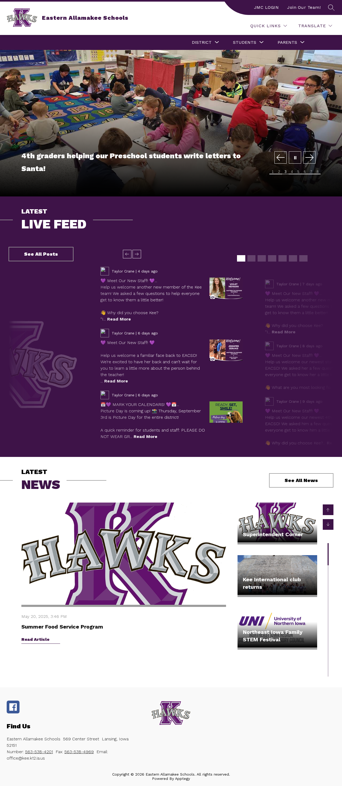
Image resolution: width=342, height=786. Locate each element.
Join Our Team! (304, 7)
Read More (119, 319)
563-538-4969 (79, 751)
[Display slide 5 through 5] (282, 258)
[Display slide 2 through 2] (251, 258)
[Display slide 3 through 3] (262, 258)
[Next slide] (137, 254)
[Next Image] (309, 157)
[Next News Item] (328, 524)
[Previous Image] (280, 157)
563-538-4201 (39, 751)
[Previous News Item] (328, 509)
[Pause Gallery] (295, 157)
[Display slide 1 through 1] (241, 258)
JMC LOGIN (266, 7)
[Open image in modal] (226, 288)
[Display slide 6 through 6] (293, 258)
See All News (301, 480)
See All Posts (41, 254)
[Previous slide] (127, 254)
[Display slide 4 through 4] (272, 258)
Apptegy (182, 778)
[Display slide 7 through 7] (303, 258)
